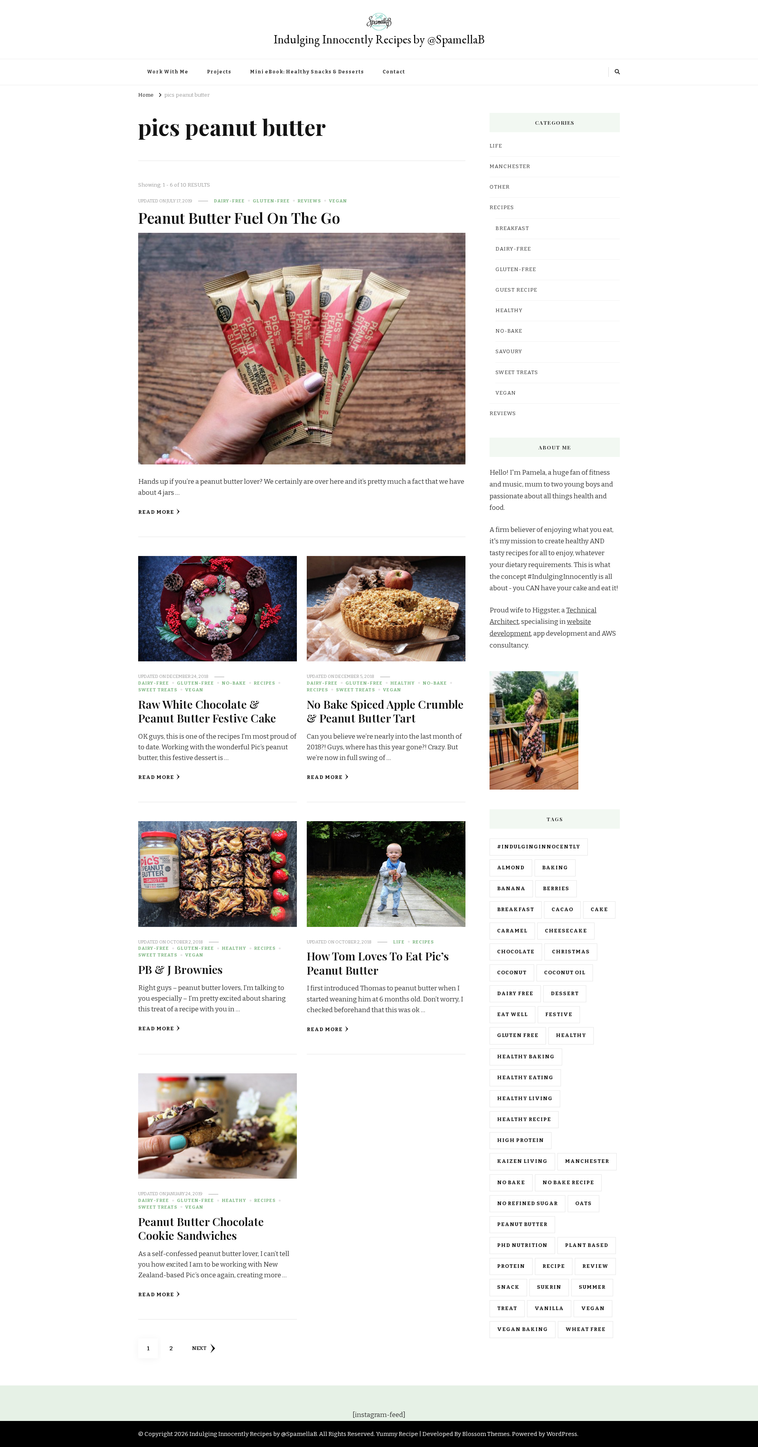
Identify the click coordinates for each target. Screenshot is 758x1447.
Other (500, 187)
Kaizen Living (522, 1161)
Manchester (587, 1161)
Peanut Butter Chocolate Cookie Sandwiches (201, 1228)
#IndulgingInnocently (538, 847)
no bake (511, 1182)
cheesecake (566, 931)
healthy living (525, 1098)
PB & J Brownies (180, 969)
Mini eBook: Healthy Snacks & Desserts (307, 72)
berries (556, 888)
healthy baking (526, 1057)
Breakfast (512, 228)
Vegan (338, 201)
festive (558, 1014)
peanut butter (522, 1224)
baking (555, 868)
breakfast (515, 909)
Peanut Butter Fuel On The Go (239, 217)
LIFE (399, 942)
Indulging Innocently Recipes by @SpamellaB (379, 39)
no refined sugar (527, 1203)
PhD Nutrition (522, 1245)
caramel (512, 931)
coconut (512, 973)
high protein (520, 1140)
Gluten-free (271, 201)
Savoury (508, 351)
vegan (593, 1308)
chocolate (516, 952)
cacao (562, 909)
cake (599, 909)
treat (507, 1308)
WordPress (561, 1434)
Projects (219, 72)
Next (199, 1348)
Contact (394, 72)
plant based (586, 1245)
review (595, 1266)
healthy (571, 1035)
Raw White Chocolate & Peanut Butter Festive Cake (207, 710)
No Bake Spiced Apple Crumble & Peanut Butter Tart (385, 710)
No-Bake (234, 683)
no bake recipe (568, 1182)
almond (511, 868)
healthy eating (525, 1077)
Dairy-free (229, 201)
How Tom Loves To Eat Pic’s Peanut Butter (378, 962)
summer (592, 1287)
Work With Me (167, 72)
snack (508, 1287)
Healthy (402, 683)
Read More (156, 512)
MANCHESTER (510, 166)
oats (583, 1203)
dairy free (515, 993)
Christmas (571, 952)
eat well (512, 1014)
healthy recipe (524, 1119)
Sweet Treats (157, 690)
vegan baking (522, 1329)
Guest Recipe (516, 290)
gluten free (517, 1035)
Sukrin (549, 1287)
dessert (565, 993)
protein (511, 1266)
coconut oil (564, 973)
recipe (553, 1266)
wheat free (585, 1329)
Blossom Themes (486, 1434)
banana (511, 888)
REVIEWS (309, 201)
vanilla (549, 1308)
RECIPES (264, 683)
